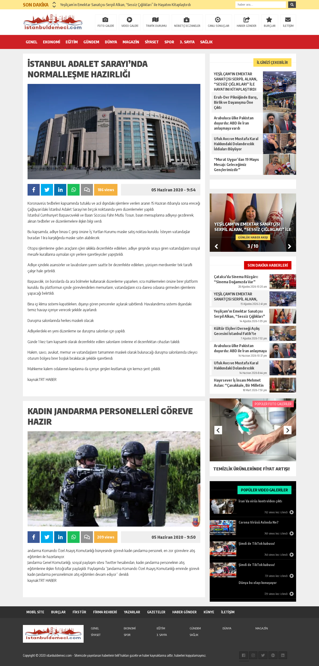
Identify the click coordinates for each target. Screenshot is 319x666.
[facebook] (243, 655)
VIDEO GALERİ (129, 26)
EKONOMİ (51, 42)
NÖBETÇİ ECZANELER (187, 26)
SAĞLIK (206, 42)
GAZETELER (156, 612)
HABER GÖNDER (246, 26)
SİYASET (152, 42)
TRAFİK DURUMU (156, 26)
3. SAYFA (187, 42)
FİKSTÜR (79, 612)
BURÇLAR (270, 26)
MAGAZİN (131, 42)
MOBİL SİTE (35, 612)
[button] (54, 3)
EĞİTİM (72, 42)
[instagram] (253, 655)
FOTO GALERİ (106, 26)
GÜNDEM (91, 42)
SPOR (169, 42)
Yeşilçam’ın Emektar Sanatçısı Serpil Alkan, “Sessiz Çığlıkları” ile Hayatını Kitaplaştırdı (125, 4)
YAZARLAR (132, 612)
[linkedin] (283, 655)
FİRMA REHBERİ (105, 612)
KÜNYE (209, 612)
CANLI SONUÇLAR (218, 26)
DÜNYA (111, 42)
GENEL (31, 42)
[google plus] (273, 655)
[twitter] (263, 655)
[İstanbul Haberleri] (53, 22)
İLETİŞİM (288, 26)
